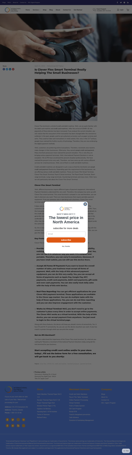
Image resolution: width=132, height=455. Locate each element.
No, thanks (66, 246)
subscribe (66, 240)
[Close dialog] (85, 204)
